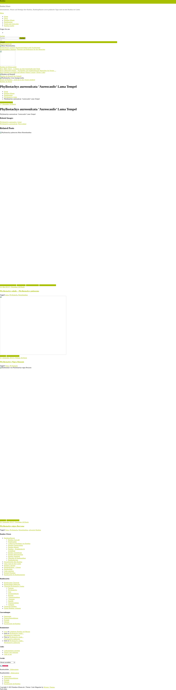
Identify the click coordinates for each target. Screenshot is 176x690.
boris (14, 104)
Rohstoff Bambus (9, 573)
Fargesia (11, 588)
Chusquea (11, 599)
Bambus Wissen (5, 6)
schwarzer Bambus (35, 530)
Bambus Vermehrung (15, 553)
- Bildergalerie (14, 669)
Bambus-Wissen (9, 20)
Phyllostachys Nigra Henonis (12, 362)
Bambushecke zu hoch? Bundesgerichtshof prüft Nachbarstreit (20, 47)
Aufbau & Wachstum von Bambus (19, 543)
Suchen (2, 36)
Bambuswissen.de (6, 44)
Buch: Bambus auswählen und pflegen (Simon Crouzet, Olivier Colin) (22, 72)
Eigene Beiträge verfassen (12, 608)
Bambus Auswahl (14, 540)
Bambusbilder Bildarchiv (12, 584)
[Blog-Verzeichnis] (4, 666)
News (6, 18)
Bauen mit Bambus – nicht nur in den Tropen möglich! (17, 80)
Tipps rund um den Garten (12, 564)
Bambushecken (13, 560)
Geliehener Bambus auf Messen (20, 631)
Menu (2, 13)
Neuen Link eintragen (11, 652)
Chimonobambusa (14, 597)
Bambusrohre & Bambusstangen (14, 575)
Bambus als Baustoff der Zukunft (10, 76)
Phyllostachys (21, 285)
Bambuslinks (8, 569)
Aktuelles (3, 356)
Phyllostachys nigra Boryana (12, 526)
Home (6, 16)
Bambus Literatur (9, 565)
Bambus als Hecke (6, 81)
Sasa (9, 592)
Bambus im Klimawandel (8, 67)
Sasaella (10, 601)
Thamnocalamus (13, 603)
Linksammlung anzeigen (12, 651)
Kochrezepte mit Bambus (8, 285)
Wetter (18, 3)
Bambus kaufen (9, 26)
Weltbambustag (25, 3)
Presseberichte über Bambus (13, 562)
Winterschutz (12, 3)
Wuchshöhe (4, 3)
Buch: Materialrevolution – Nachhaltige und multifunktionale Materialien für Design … (28, 70)
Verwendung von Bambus (47, 285)
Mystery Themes (49, 687)
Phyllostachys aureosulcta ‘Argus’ (11, 122)
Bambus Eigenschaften (15, 545)
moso (7, 295)
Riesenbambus (23, 295)
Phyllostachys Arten (6, 102)
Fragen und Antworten (11, 24)
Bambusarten (8, 22)
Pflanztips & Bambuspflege (17, 558)
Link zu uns (8, 654)
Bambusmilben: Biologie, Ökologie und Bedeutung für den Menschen (22, 49)
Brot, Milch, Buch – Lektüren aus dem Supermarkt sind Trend (20, 69)
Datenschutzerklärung (11, 618)
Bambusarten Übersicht (11, 583)
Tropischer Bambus (10, 606)
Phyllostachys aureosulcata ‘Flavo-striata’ (13, 124)
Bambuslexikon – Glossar (12, 567)
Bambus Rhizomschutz (15, 554)
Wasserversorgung (36, 3)
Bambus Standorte (14, 556)
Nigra (7, 366)
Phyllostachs (13, 295)
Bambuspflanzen (9, 538)
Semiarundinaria (13, 593)
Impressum (7, 616)
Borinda (10, 595)
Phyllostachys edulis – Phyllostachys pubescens (19, 291)
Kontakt (6, 620)
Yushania (11, 604)
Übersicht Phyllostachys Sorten (14, 586)
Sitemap (6, 622)
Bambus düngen (13, 547)
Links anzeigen (9, 571)
